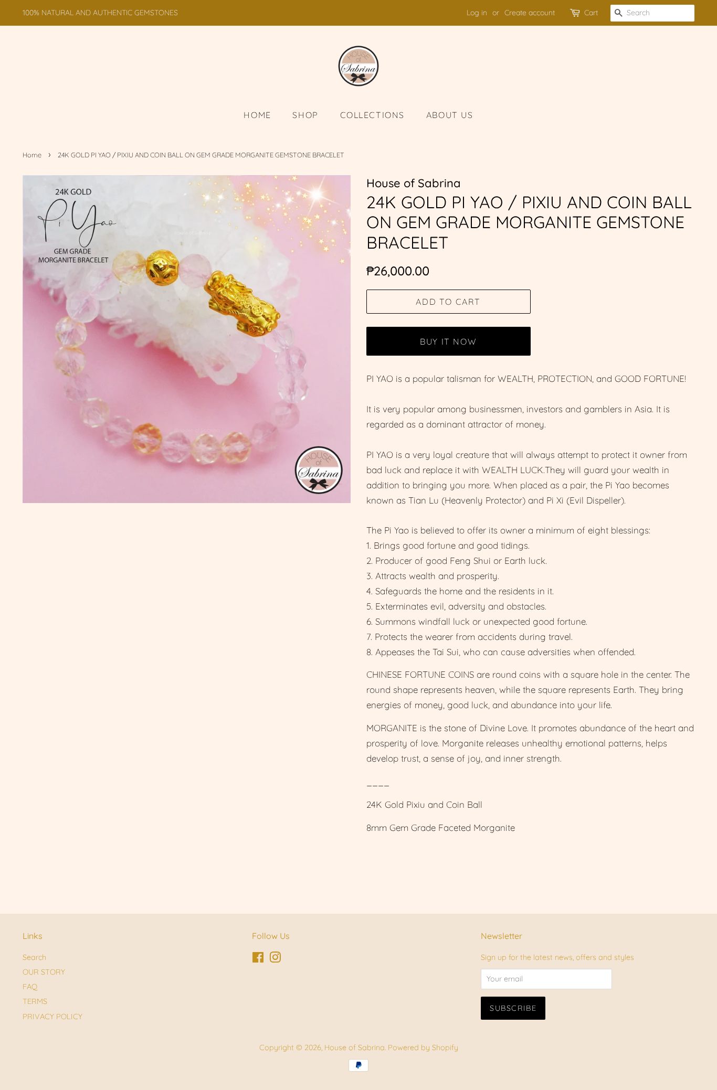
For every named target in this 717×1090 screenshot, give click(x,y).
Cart (591, 12)
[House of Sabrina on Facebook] (258, 959)
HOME (257, 115)
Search (34, 957)
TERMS (35, 1001)
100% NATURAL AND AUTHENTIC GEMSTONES (100, 12)
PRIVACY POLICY (52, 1016)
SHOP (305, 115)
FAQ (30, 986)
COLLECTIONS (372, 115)
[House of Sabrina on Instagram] (275, 959)
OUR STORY (44, 972)
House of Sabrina (354, 1047)
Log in (477, 12)
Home (32, 155)
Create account (529, 12)
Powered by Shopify (423, 1047)
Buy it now (448, 341)
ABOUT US (449, 115)
